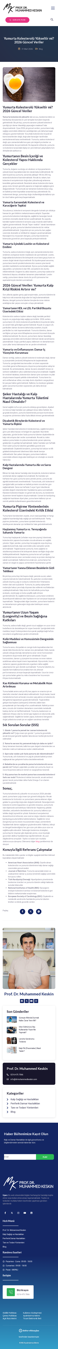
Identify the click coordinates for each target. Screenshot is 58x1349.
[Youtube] (31, 1001)
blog (37, 841)
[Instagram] (36, 1001)
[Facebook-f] (5, 1212)
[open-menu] (53, 8)
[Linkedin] (31, 1212)
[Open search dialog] (52, 20)
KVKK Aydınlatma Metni (29, 1343)
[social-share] (22, 911)
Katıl (45, 1157)
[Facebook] (22, 1001)
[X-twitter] (27, 1001)
